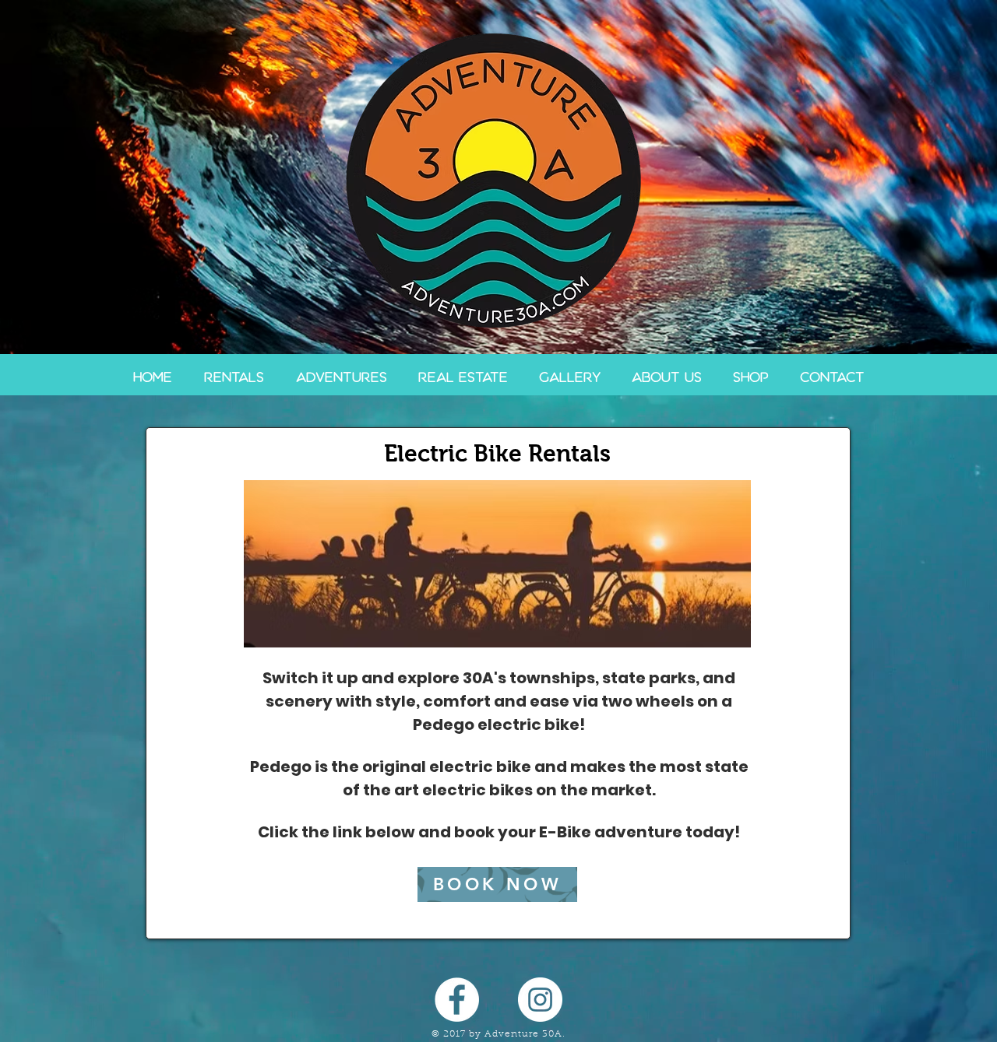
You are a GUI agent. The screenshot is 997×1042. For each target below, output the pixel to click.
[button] (234, 377)
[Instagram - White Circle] (540, 999)
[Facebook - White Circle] (457, 999)
